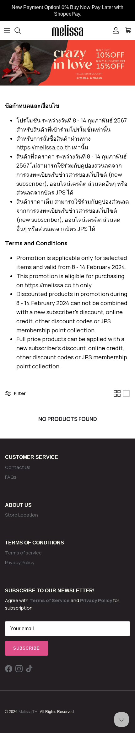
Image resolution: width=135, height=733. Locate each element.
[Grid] (117, 393)
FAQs (10, 477)
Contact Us (17, 467)
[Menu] (7, 30)
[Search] (21, 30)
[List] (126, 393)
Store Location (21, 515)
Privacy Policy (20, 562)
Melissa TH (28, 711)
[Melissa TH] (67, 30)
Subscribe (26, 648)
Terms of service (23, 552)
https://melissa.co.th (43, 147)
